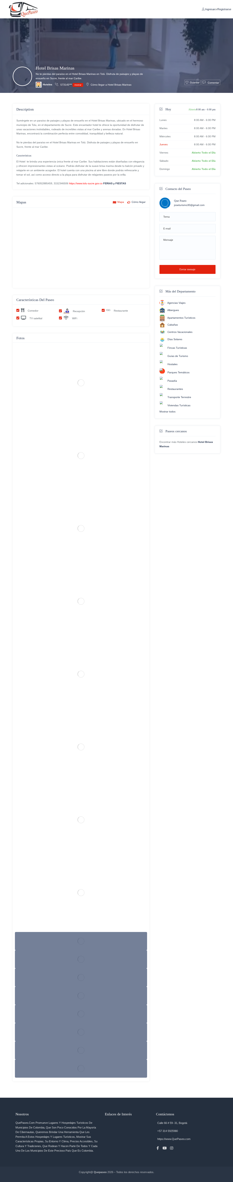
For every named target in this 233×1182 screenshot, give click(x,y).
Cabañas (172, 324)
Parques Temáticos (178, 372)
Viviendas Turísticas (178, 405)
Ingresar (210, 9)
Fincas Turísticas (177, 348)
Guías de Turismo (177, 356)
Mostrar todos (167, 411)
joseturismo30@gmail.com (189, 205)
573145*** (70, 84)
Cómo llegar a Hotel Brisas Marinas (111, 84)
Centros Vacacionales (179, 332)
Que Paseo (180, 200)
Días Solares (174, 339)
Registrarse (224, 9)
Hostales (172, 364)
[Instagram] (171, 1148)
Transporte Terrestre (179, 397)
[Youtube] (165, 1148)
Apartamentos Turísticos (181, 317)
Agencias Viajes (176, 302)
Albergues (173, 310)
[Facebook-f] (158, 1148)
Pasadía (172, 380)
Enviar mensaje (187, 269)
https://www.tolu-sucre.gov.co (85, 183)
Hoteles (47, 84)
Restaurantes (175, 389)
